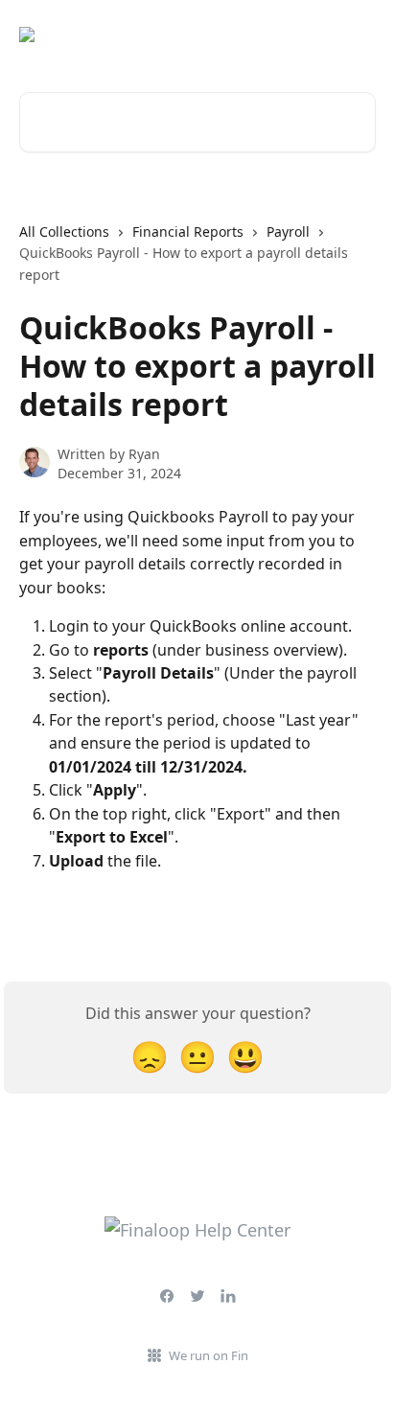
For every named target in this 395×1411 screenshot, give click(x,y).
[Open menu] (358, 34)
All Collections (64, 231)
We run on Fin (208, 1355)
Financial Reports (188, 231)
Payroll (288, 231)
